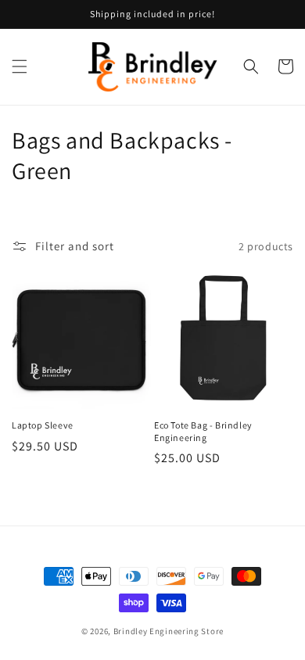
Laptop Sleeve (43, 425)
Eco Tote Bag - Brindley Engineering (203, 431)
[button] (19, 66)
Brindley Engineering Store (168, 631)
